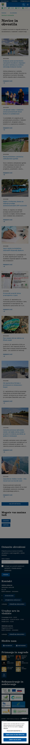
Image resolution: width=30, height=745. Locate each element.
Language (24, 718)
